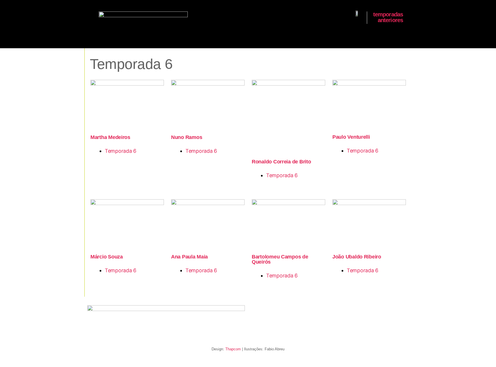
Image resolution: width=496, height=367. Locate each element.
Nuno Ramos (186, 137)
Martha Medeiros (110, 137)
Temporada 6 (120, 151)
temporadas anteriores (388, 17)
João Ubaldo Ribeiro (356, 257)
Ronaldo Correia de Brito (281, 162)
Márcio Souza (106, 257)
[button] (91, 16)
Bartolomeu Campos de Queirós (280, 259)
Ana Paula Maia (189, 257)
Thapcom (233, 349)
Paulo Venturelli (351, 137)
